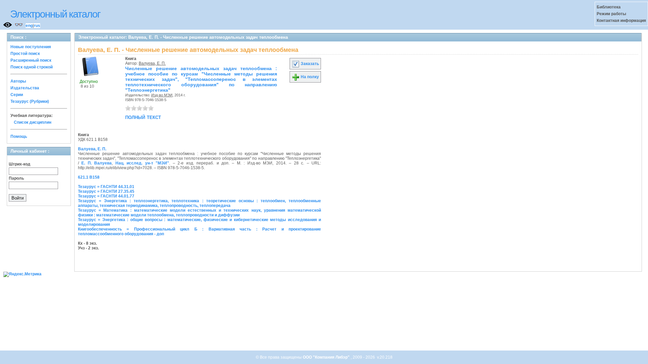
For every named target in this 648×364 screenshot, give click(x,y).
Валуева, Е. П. (152, 63)
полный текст (143, 117)
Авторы (18, 81)
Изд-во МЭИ (161, 95)
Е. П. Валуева (96, 163)
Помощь (18, 136)
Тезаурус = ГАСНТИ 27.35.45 (106, 191)
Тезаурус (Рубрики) (29, 101)
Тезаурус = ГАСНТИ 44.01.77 (106, 196)
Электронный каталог (55, 14)
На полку (309, 76)
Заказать (309, 63)
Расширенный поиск (30, 60)
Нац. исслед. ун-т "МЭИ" (142, 163)
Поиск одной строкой (31, 67)
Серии (16, 94)
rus (37, 25)
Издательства (24, 88)
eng (29, 25)
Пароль (16, 178)
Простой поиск (25, 53)
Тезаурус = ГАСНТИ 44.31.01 (106, 186)
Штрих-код (19, 164)
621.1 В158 (89, 177)
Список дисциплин (32, 122)
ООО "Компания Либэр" (327, 357)
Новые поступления (30, 46)
